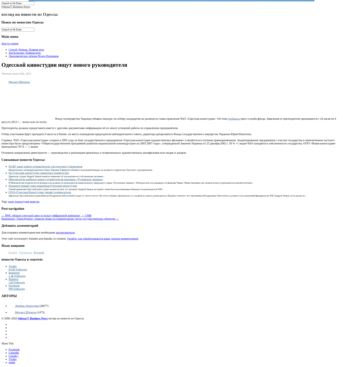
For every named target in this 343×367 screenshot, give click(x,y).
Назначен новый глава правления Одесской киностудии (43, 185)
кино (11, 201)
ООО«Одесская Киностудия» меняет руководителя (40, 192)
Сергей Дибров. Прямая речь (26, 49)
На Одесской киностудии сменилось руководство (39, 172)
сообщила (234, 118)
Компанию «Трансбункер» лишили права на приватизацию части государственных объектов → (60, 218)
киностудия (22, 201)
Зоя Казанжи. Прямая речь (25, 52)
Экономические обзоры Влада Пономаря (33, 56)
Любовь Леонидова (26, 305)
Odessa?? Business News (15, 6)
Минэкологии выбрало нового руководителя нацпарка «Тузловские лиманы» (56, 179)
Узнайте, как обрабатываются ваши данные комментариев (102, 238)
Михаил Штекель (19, 82)
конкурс (35, 201)
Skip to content (9, 43)
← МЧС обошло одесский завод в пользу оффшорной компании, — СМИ (46, 215)
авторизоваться (65, 232)
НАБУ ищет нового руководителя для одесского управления (45, 166)
